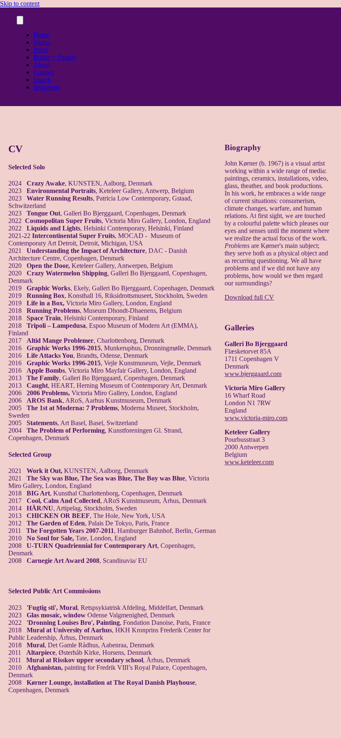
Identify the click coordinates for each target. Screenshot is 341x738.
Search (42, 79)
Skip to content (20, 3)
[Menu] (20, 20)
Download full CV (249, 297)
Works (41, 42)
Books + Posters (54, 57)
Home (41, 34)
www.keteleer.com (249, 462)
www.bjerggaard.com (253, 373)
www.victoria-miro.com (256, 417)
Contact (43, 72)
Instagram (46, 87)
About (41, 64)
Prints (40, 49)
